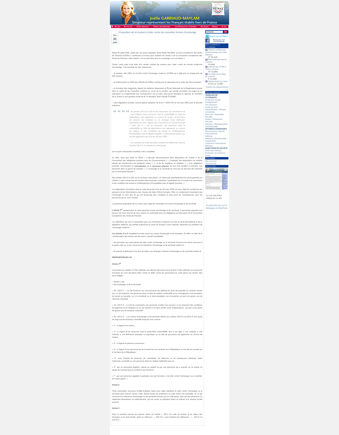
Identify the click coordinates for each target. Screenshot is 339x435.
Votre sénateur (142, 27)
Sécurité (208, 121)
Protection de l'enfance (215, 153)
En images (204, 27)
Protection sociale (213, 100)
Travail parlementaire (161, 27)
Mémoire (209, 146)
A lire (224, 27)
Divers (208, 155)
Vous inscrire (210, 163)
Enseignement (211, 102)
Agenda (215, 27)
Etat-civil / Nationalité (214, 114)
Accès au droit (211, 107)
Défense (208, 136)
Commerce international (215, 143)
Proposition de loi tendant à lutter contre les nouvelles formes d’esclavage (157, 32)
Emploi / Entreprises (213, 119)
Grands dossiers (213, 92)
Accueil (118, 27)
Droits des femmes (213, 150)
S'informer (210, 158)
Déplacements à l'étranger (212, 45)
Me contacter (211, 161)
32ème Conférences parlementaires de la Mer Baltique (216, 52)
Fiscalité (208, 117)
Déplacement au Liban (218, 81)
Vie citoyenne (211, 105)
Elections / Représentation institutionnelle (216, 125)
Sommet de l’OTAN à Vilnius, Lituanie (215, 68)
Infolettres (211, 166)
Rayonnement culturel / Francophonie (215, 132)
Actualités (128, 27)
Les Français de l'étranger (185, 27)
